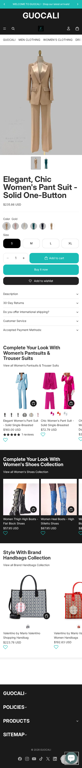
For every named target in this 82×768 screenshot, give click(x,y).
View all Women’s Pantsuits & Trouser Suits (31, 365)
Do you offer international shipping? (26, 312)
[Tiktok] (41, 758)
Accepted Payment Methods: (22, 330)
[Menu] (4, 28)
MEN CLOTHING (29, 39)
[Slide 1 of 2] (35, 163)
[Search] (13, 28)
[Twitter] (48, 758)
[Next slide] (74, 407)
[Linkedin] (55, 758)
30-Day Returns (13, 303)
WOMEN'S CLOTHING (57, 39)
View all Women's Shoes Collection (25, 471)
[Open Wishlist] (5, 439)
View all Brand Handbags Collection (26, 565)
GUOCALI (9, 39)
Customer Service (14, 321)
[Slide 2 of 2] (46, 163)
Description (10, 294)
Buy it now (41, 269)
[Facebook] (20, 758)
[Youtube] (34, 758)
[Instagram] (27, 758)
